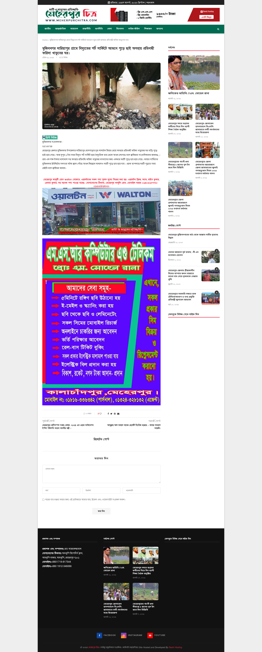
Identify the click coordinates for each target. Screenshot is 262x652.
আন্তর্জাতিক (60, 28)
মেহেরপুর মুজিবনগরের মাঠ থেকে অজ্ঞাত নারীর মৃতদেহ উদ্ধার (193, 236)
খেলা (109, 28)
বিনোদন (120, 28)
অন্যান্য (159, 28)
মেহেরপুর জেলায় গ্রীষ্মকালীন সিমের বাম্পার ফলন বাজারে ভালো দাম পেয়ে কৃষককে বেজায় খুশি (183, 275)
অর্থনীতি (99, 28)
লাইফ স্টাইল (134, 28)
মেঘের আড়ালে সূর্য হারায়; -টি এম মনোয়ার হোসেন (183, 254)
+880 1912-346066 (61, 566)
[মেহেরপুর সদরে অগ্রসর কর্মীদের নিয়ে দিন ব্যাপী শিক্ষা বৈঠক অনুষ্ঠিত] (180, 112)
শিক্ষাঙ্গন (148, 28)
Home (45, 40)
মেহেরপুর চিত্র (93, 647)
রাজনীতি (86, 28)
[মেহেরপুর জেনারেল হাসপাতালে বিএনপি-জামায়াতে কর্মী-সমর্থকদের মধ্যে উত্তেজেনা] (207, 112)
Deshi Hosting (175, 647)
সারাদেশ (74, 28)
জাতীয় (48, 28)
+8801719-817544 (61, 562)
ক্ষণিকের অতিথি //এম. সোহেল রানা (188, 93)
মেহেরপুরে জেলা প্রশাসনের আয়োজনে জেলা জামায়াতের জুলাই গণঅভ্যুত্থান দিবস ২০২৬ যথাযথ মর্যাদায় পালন (206, 167)
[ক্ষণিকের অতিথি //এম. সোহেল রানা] (194, 72)
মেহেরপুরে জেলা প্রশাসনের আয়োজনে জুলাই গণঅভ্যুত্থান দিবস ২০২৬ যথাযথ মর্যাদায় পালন (179, 205)
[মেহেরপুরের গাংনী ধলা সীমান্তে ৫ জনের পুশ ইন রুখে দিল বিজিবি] (180, 150)
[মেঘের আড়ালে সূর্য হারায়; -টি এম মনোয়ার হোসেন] (211, 257)
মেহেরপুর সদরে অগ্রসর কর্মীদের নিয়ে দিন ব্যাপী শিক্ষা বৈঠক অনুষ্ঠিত (178, 126)
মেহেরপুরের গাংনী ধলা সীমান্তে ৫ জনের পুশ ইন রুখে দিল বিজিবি (179, 164)
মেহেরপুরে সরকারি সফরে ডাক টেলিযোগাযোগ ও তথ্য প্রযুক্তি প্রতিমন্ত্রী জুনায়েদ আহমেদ (182, 297)
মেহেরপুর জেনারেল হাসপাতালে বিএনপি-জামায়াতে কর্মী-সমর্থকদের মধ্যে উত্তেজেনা (207, 128)
